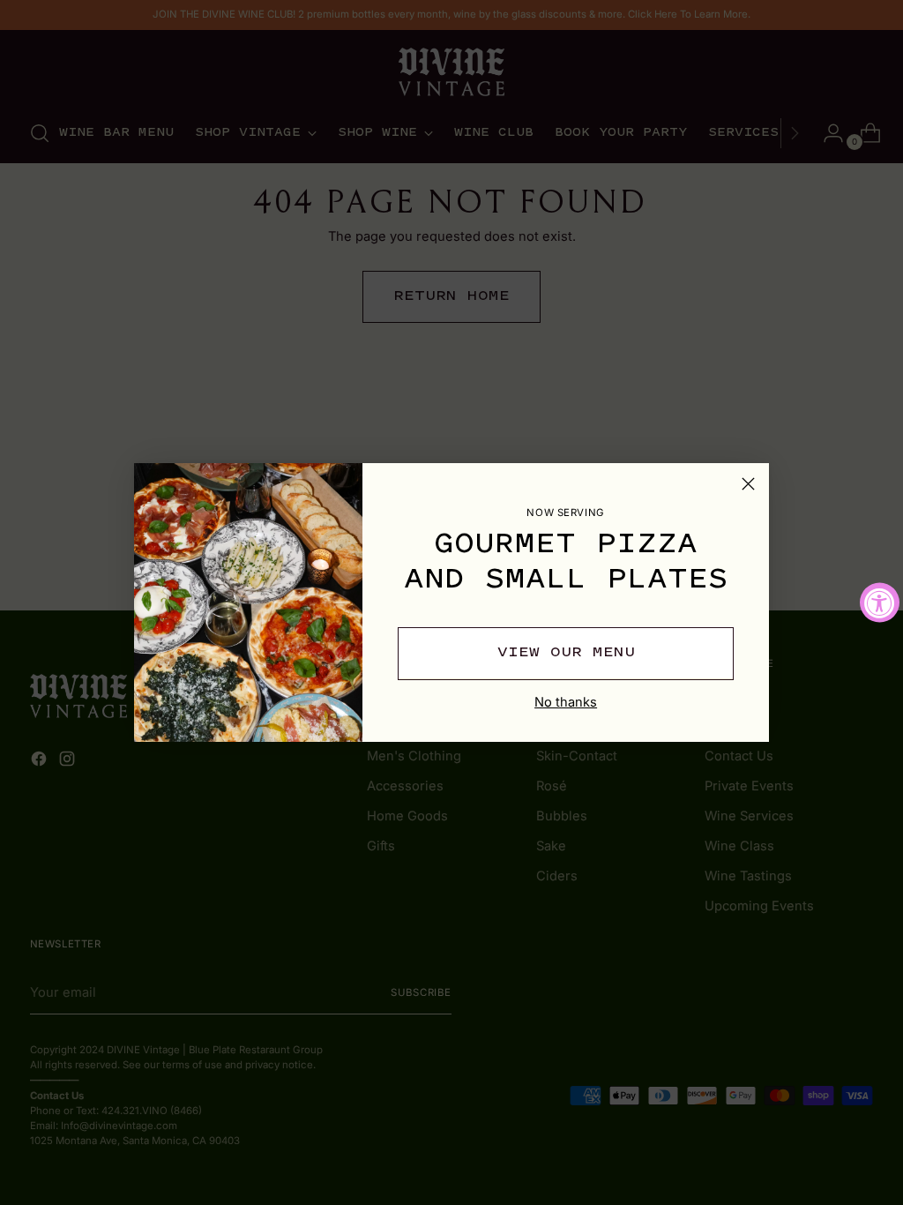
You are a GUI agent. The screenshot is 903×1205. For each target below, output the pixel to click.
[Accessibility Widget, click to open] (879, 603)
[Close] (748, 484)
